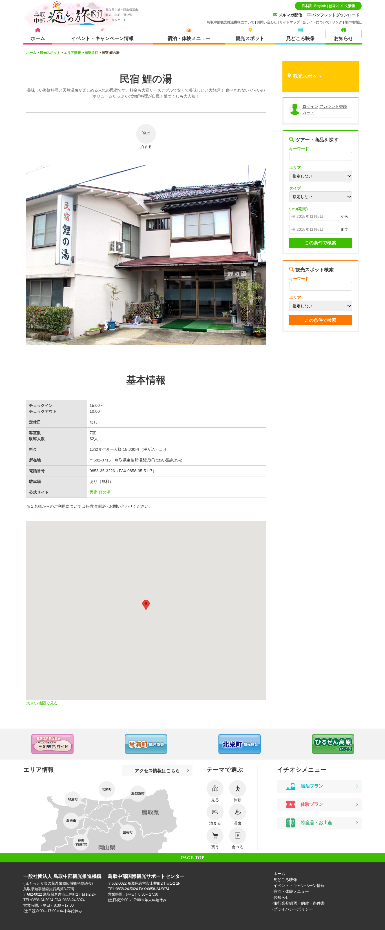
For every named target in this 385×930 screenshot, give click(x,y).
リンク (337, 22)
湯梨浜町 (91, 53)
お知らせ (281, 897)
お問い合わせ (267, 22)
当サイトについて (315, 22)
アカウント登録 (333, 106)
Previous (11, 744)
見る (215, 800)
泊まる (146, 146)
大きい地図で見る (42, 703)
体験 (238, 800)
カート (308, 112)
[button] (146, 605)
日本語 (307, 6)
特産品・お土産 (316, 822)
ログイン (310, 106)
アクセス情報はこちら (157, 770)
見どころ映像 (285, 879)
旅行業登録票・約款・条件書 (299, 903)
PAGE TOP (192, 857)
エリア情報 (72, 53)
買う (215, 847)
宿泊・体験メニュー (291, 891)
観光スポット (50, 53)
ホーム (31, 53)
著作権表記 (353, 22)
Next (373, 744)
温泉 (238, 823)
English (320, 6)
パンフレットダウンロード (335, 15)
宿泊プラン (311, 785)
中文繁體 (348, 6)
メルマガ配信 (289, 15)
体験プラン (311, 804)
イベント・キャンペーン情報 (299, 885)
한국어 (334, 6)
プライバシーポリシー (293, 909)
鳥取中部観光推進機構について (230, 22)
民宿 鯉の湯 (100, 492)
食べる (238, 847)
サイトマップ (290, 22)
